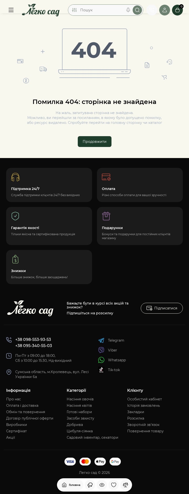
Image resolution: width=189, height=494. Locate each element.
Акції (10, 437)
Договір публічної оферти (29, 418)
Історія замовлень (143, 405)
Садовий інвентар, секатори (92, 437)
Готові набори (79, 412)
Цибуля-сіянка (80, 431)
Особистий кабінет (144, 399)
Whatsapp (117, 360)
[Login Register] (164, 10)
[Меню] (11, 10)
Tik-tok (114, 370)
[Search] (128, 10)
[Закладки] (114, 485)
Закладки (135, 412)
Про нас (13, 399)
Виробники (16, 424)
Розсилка (135, 418)
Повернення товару (145, 431)
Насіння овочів (80, 399)
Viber (112, 350)
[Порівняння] (125, 485)
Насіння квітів (79, 405)
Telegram (116, 340)
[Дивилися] (90, 485)
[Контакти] (151, 10)
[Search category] (74, 10)
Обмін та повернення (25, 412)
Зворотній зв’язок (143, 424)
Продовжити (95, 141)
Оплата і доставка (22, 405)
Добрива (75, 424)
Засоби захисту (80, 418)
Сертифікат (16, 431)
